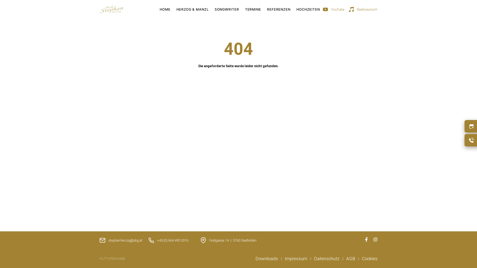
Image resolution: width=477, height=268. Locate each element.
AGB (350, 258)
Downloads (266, 258)
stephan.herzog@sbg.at (125, 240)
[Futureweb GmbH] (112, 258)
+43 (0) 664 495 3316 (172, 240)
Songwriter (227, 9)
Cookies (370, 258)
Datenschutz (326, 258)
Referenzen (278, 9)
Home (165, 9)
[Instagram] (375, 239)
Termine (253, 9)
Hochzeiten (308, 9)
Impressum (296, 258)
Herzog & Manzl (192, 9)
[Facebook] (366, 239)
